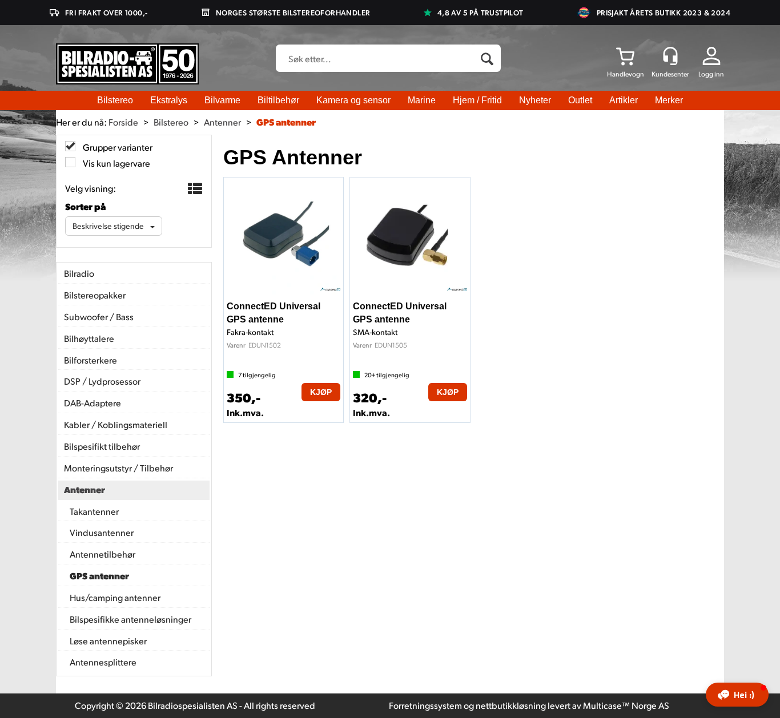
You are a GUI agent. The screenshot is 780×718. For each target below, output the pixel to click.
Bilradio (79, 273)
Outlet (580, 100)
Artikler (623, 100)
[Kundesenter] (670, 56)
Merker (669, 100)
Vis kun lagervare (115, 163)
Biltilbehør (278, 100)
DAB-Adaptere (92, 403)
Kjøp (321, 392)
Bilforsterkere (90, 360)
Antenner (222, 122)
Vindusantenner (102, 532)
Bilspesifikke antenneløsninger (130, 619)
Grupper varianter (116, 147)
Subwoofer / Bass (99, 316)
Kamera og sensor (353, 100)
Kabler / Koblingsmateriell (115, 424)
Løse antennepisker (108, 641)
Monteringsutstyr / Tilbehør (118, 468)
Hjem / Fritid (477, 100)
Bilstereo (115, 100)
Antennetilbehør (102, 554)
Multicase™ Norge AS (626, 705)
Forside (123, 122)
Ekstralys (168, 100)
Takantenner (94, 511)
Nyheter (535, 100)
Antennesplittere (103, 662)
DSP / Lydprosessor (102, 381)
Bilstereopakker (95, 295)
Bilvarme (222, 100)
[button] (737, 695)
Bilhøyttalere (89, 338)
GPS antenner (286, 122)
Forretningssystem (425, 705)
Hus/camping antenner (115, 597)
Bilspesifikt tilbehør (102, 446)
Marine (422, 100)
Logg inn (711, 74)
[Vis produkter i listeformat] (194, 189)
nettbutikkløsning (511, 705)
